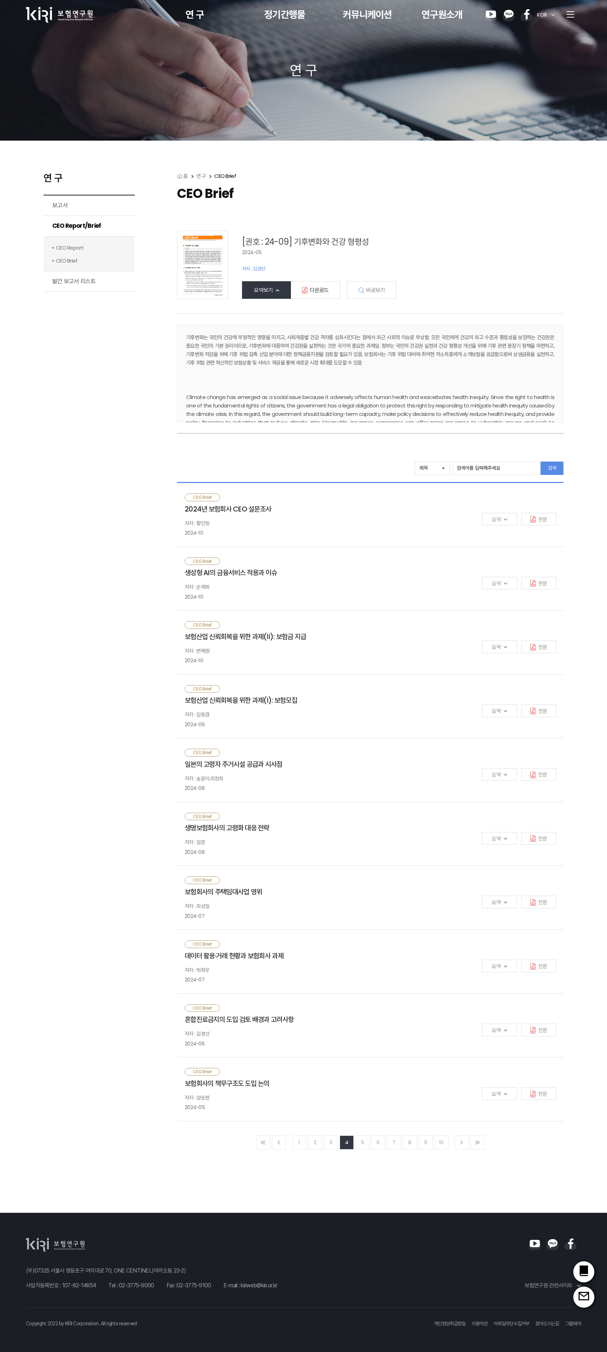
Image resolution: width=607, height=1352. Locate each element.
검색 (552, 467)
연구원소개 (442, 14)
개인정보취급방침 (449, 1323)
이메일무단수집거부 (511, 1323)
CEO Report (70, 247)
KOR (542, 14)
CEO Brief (67, 260)
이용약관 (480, 1323)
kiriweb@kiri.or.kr (259, 1285)
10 (441, 1142)
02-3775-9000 (136, 1285)
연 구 (194, 14)
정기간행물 (284, 14)
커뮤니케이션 (367, 14)
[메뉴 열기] (570, 14)
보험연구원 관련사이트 (549, 1285)
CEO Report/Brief (76, 225)
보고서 (59, 205)
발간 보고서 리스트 (74, 281)
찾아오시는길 (547, 1323)
